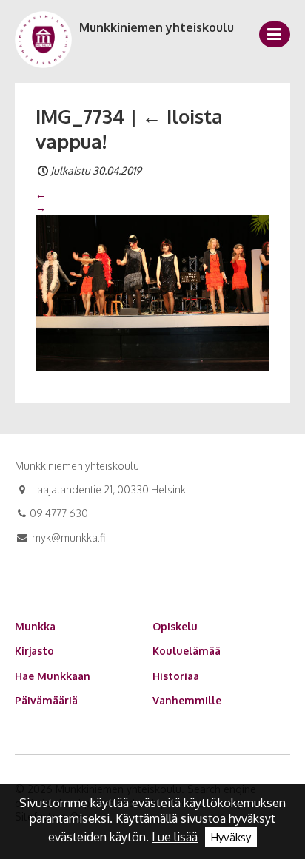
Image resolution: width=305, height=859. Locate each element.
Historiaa (175, 676)
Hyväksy (231, 837)
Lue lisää (175, 836)
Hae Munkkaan (52, 676)
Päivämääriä (46, 700)
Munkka (35, 626)
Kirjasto (34, 650)
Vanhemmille (186, 700)
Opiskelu (175, 626)
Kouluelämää (186, 650)
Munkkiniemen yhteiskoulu (156, 27)
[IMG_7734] (152, 291)
